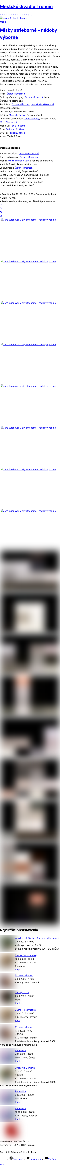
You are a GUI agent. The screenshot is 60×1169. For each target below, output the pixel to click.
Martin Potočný (31, 118)
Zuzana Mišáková (34, 97)
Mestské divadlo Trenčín (26, 6)
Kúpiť (17, 969)
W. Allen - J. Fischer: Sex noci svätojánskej (36, 938)
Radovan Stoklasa (15, 129)
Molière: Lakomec (24, 975)
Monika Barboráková (19, 160)
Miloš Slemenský (8, 122)
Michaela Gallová (17, 115)
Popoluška (20, 1050)
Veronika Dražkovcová (42, 104)
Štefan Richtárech (16, 93)
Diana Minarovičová (29, 153)
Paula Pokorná (18, 125)
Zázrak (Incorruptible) (26, 955)
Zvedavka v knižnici (25, 1067)
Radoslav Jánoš (17, 132)
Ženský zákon (22, 992)
